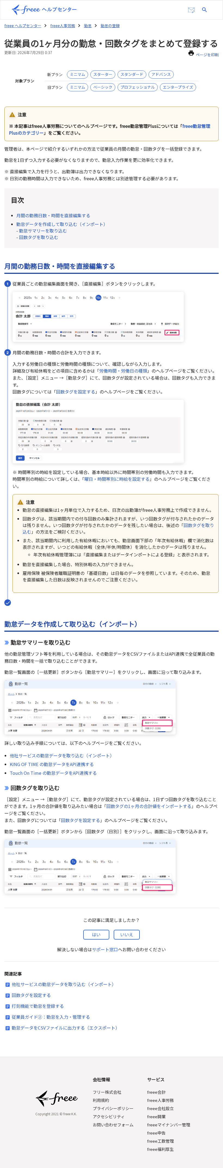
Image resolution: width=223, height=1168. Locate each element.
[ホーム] (44, 9)
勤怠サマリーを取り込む (43, 230)
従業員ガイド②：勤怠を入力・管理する (51, 1017)
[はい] (96, 935)
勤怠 (88, 25)
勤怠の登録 (110, 25)
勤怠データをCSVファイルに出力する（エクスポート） (66, 1027)
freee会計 (156, 1092)
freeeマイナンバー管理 (168, 1124)
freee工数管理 (160, 1141)
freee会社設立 (160, 1108)
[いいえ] (127, 935)
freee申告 (156, 1133)
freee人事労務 (62, 25)
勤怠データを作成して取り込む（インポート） (62, 224)
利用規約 (101, 1100)
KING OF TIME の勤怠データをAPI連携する (52, 764)
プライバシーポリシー (113, 1108)
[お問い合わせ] (191, 10)
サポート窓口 (105, 949)
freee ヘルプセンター (22, 25)
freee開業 (156, 1116)
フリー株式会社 (107, 1092)
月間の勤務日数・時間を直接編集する (53, 215)
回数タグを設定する (75, 391)
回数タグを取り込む (38, 237)
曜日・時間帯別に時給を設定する (117, 479)
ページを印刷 (207, 54)
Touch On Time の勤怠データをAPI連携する (53, 773)
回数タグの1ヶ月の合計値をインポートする (148, 806)
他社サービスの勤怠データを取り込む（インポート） (62, 755)
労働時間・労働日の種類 (123, 370)
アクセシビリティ (109, 1116)
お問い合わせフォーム (113, 1124)
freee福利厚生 (160, 1149)
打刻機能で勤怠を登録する (38, 1006)
